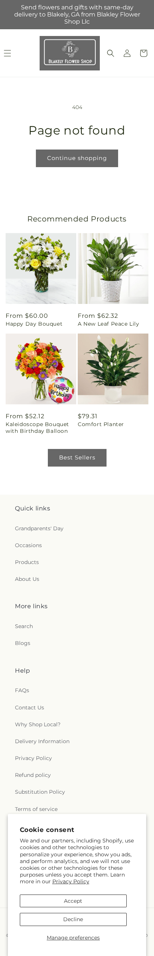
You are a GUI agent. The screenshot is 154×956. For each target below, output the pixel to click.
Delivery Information (42, 741)
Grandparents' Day (39, 528)
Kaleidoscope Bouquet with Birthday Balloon (37, 427)
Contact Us (29, 707)
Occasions (28, 545)
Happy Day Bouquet (34, 323)
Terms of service (36, 809)
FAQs (22, 690)
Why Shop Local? (38, 724)
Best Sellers (77, 457)
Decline (73, 919)
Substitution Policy (40, 791)
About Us (27, 579)
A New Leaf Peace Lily (108, 323)
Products (27, 562)
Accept (73, 901)
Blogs (22, 643)
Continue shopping (77, 158)
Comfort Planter (101, 424)
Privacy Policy (70, 881)
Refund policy (33, 775)
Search (24, 626)
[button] (110, 53)
